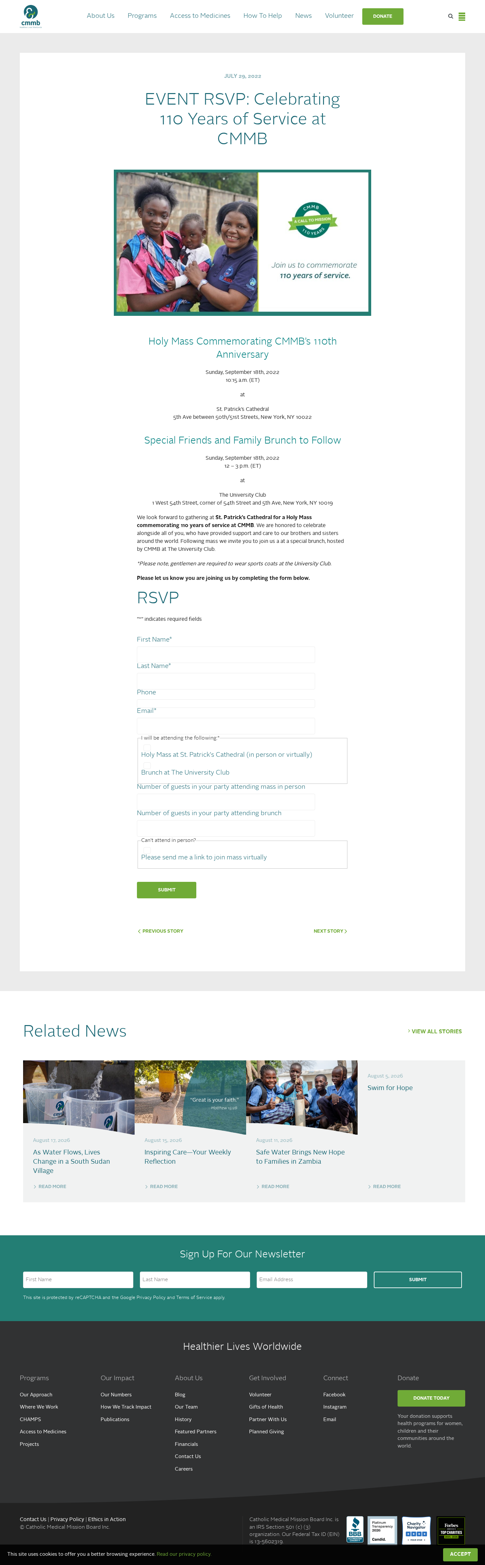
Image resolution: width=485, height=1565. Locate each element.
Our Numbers (116, 1395)
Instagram (334, 1407)
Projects (29, 1444)
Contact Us (188, 1456)
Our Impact (117, 1378)
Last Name (154, 666)
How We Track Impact (126, 1407)
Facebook (334, 1395)
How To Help (262, 16)
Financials (186, 1444)
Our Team (186, 1407)
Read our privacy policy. (184, 1554)
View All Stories (437, 1032)
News (303, 16)
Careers (184, 1469)
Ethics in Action (107, 1519)
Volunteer (339, 16)
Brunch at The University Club (185, 773)
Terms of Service (194, 1297)
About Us (100, 16)
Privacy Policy (151, 1297)
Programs (142, 16)
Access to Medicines (200, 16)
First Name (154, 640)
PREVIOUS (162, 931)
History (183, 1419)
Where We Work (39, 1407)
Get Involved (267, 1378)
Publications (115, 1419)
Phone (146, 692)
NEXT (328, 931)
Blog (180, 1395)
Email (146, 711)
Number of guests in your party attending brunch (209, 813)
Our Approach (36, 1395)
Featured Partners (195, 1432)
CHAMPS (30, 1419)
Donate (382, 16)
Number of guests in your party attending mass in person (221, 787)
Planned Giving (266, 1432)
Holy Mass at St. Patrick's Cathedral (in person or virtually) (226, 755)
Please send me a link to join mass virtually (204, 857)
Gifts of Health (266, 1407)
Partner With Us (268, 1419)
